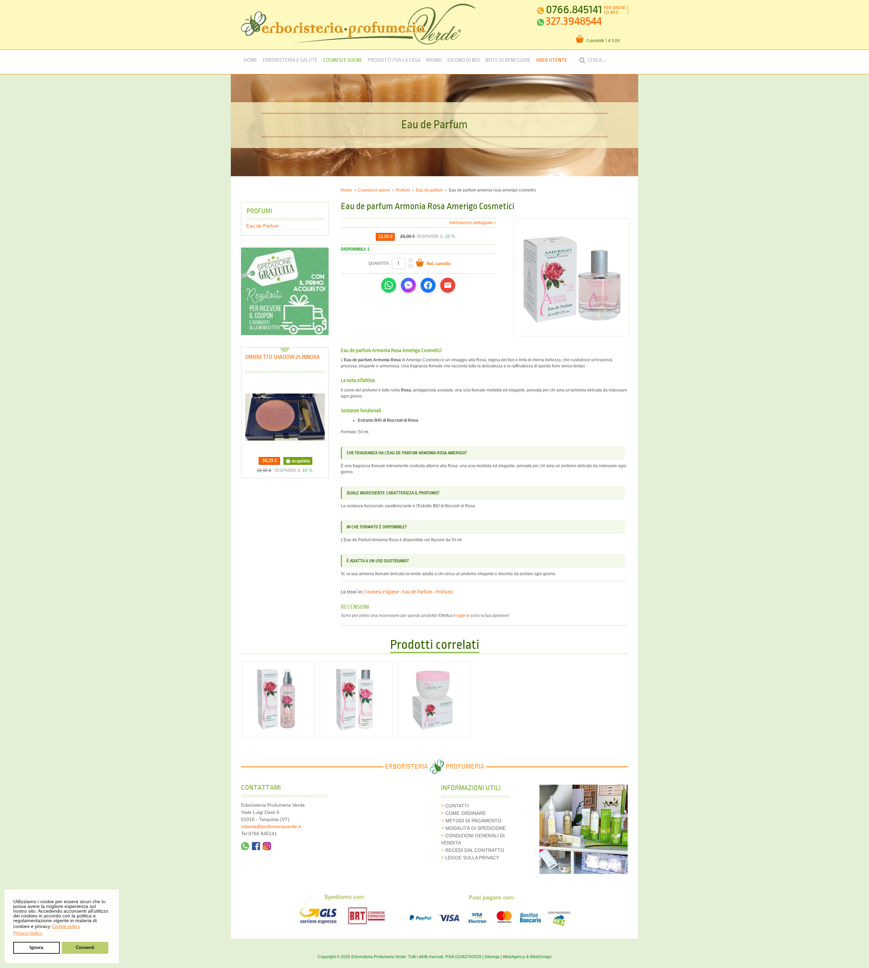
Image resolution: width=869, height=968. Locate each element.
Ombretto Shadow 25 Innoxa (282, 357)
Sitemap (492, 956)
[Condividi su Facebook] (428, 285)
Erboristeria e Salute (290, 60)
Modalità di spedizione (475, 828)
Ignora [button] (36, 947)
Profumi (403, 190)
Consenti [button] (85, 947)
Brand (434, 60)
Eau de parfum (429, 190)
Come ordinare (465, 813)
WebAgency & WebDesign (527, 956)
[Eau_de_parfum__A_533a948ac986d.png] (571, 277)
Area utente (551, 60)
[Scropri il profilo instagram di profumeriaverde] (267, 846)
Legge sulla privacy (472, 857)
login (461, 615)
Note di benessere (508, 60)
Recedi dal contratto (474, 850)
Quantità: (379, 263)
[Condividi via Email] (447, 285)
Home (250, 60)
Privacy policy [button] (27, 933)
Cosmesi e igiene (374, 190)
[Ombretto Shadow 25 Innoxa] (285, 417)
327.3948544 (574, 21)
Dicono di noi (463, 60)
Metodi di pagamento (473, 820)
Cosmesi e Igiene (342, 60)
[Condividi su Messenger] (408, 285)
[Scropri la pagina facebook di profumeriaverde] (256, 846)
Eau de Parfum (417, 592)
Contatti (457, 805)
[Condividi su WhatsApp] (388, 285)
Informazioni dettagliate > (472, 222)
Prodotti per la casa (394, 60)
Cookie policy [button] (66, 926)
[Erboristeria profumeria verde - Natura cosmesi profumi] (358, 24)
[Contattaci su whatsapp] (245, 846)
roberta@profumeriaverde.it (271, 826)
